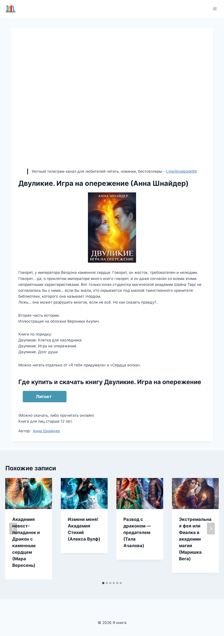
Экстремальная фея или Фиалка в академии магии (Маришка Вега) (195, 539)
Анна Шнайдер (46, 431)
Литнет (44, 396)
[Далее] (211, 528)
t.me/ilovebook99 (181, 171)
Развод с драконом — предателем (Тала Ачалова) (137, 532)
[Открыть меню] (215, 8)
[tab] (103, 583)
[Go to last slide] (13, 528)
